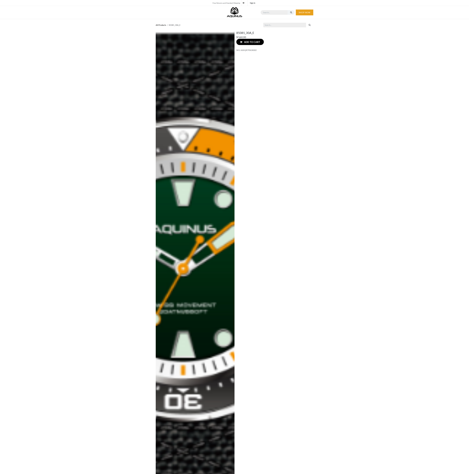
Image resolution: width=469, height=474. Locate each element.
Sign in (252, 3)
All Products (161, 25)
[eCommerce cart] (244, 3)
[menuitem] (161, 12)
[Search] (291, 12)
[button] (250, 42)
